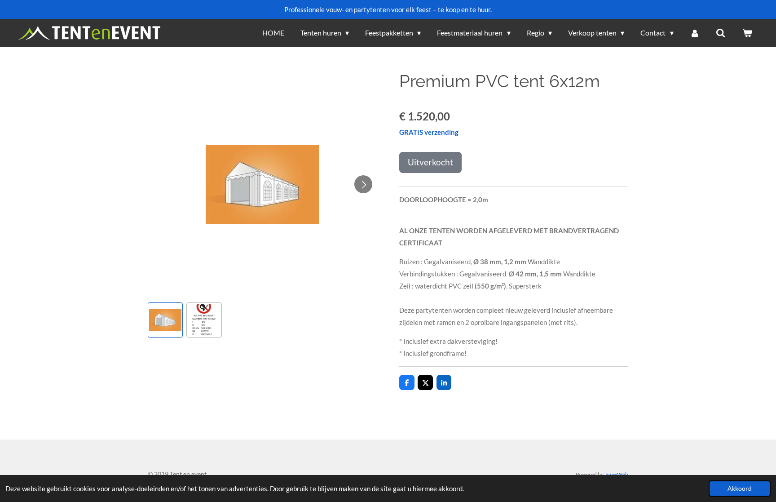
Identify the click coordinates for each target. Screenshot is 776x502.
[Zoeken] (721, 32)
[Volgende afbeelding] (363, 184)
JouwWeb (616, 474)
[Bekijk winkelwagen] (747, 32)
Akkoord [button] (740, 488)
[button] (165, 320)
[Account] (694, 32)
